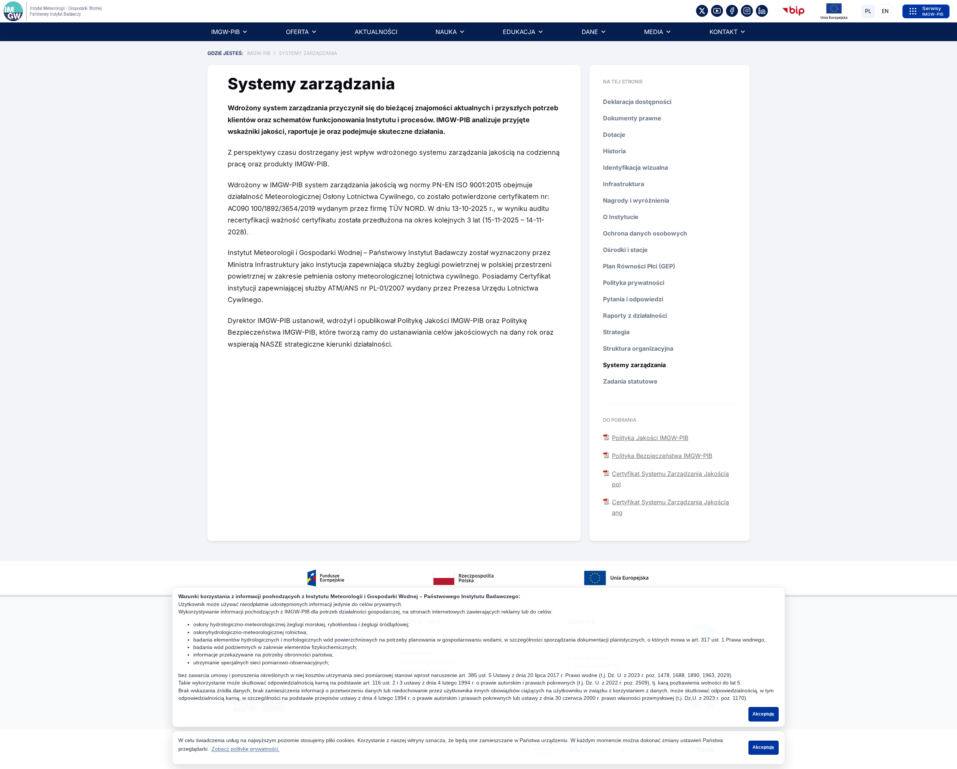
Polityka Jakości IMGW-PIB (650, 438)
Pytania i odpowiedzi (633, 299)
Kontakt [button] (724, 32)
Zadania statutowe (630, 381)
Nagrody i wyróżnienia (636, 200)
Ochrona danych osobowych (645, 233)
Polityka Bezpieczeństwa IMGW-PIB (662, 455)
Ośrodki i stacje (625, 249)
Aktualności (376, 32)
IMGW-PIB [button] (225, 32)
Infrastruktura (623, 184)
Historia (614, 151)
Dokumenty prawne (632, 118)
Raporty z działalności (635, 315)
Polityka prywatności (633, 282)
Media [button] (653, 32)
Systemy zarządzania (634, 365)
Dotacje (614, 134)
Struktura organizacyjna (638, 348)
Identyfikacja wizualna (635, 167)
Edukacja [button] (519, 32)
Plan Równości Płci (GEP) (639, 266)
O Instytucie (620, 217)
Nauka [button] (446, 32)
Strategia (616, 332)
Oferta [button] (297, 32)
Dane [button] (590, 32)
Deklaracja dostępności (637, 101)
